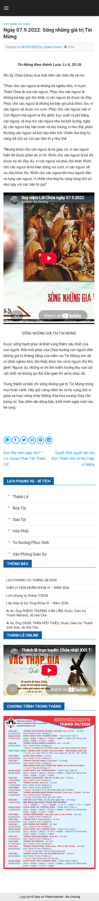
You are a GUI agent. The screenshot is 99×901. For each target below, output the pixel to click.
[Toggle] (9, 495)
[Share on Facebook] (15, 440)
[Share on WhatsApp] (7, 440)
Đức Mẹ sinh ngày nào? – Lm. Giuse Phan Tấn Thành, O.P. (24, 459)
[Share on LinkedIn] (49, 440)
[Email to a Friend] (32, 440)
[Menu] (6, 8)
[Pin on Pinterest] (40, 440)
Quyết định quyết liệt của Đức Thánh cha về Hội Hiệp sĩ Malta (73, 459)
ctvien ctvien (53, 47)
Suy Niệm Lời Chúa (16, 24)
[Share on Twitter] (24, 440)
